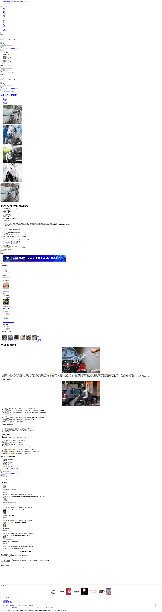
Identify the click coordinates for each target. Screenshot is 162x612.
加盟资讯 (8, 1)
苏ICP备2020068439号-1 (42, 607)
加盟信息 (39, 340)
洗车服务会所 (6, 600)
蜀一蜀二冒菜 (6, 291)
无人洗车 (28, 340)
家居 (4, 12)
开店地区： (3, 38)
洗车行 (16, 340)
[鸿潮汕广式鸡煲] (6, 304)
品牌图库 (5, 103)
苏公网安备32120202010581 (55, 607)
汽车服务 (6, 91)
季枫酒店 (5, 275)
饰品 (4, 20)
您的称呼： (3, 40)
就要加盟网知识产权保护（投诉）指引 (9, 242)
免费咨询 (39, 336)
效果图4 (2, 203)
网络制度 (31, 605)
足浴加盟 (64, 592)
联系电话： (3, 44)
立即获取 (2, 50)
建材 (4, 19)
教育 (4, 14)
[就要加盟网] (4, 6)
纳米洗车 (34, 340)
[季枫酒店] (6, 273)
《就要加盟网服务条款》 (13, 48)
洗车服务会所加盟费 (7, 602)
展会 (12, 1)
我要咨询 (3, 220)
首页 (2, 91)
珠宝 (4, 15)
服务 (4, 16)
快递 (4, 25)
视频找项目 (15, 1)
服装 (4, 10)
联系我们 (21, 605)
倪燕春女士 (9, 539)
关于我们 (3, 605)
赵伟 (7, 487)
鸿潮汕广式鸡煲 (6, 306)
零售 (4, 27)
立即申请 (2, 253)
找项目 (4, 1)
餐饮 (4, 8)
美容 (4, 11)
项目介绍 (5, 98)
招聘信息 (17, 605)
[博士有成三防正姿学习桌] (6, 320)
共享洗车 (22, 340)
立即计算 (2, 74)
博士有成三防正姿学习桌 (8, 322)
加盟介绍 (39, 339)
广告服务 (26, 605)
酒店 (4, 21)
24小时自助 (4, 340)
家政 (4, 23)
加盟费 (4, 100)
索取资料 (7, 220)
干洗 (4, 24)
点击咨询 (7, 282)
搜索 (2, 34)
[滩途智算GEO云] (34, 261)
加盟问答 (5, 102)
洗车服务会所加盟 (7, 601)
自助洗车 (11, 91)
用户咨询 (39, 341)
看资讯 (4, 30)
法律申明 (12, 605)
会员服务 (7, 605)
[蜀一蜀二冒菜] (6, 289)
